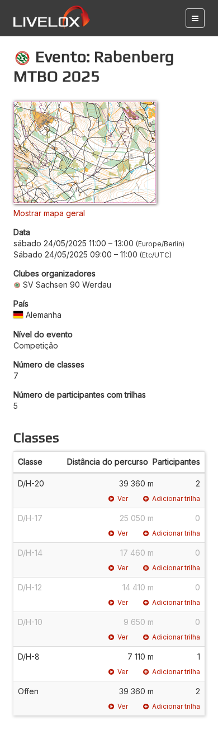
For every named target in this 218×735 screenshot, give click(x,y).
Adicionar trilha (176, 498)
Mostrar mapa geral (49, 213)
